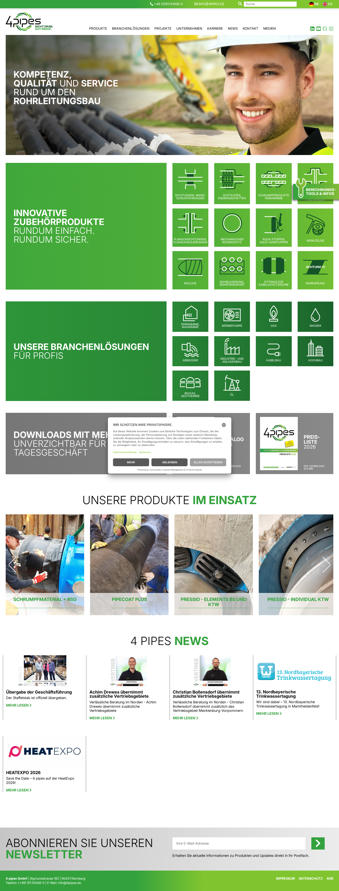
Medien (269, 28)
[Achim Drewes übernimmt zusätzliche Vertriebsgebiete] (128, 672)
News (233, 28)
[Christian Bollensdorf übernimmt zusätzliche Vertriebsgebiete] (211, 672)
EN (329, 4)
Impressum (285, 878)
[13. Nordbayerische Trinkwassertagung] (294, 672)
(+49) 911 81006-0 (31, 883)
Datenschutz (311, 878)
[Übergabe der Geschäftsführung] (44, 672)
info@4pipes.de (69, 883)
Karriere (215, 28)
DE (316, 4)
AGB (330, 878)
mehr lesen (17, 705)
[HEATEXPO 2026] (44, 753)
